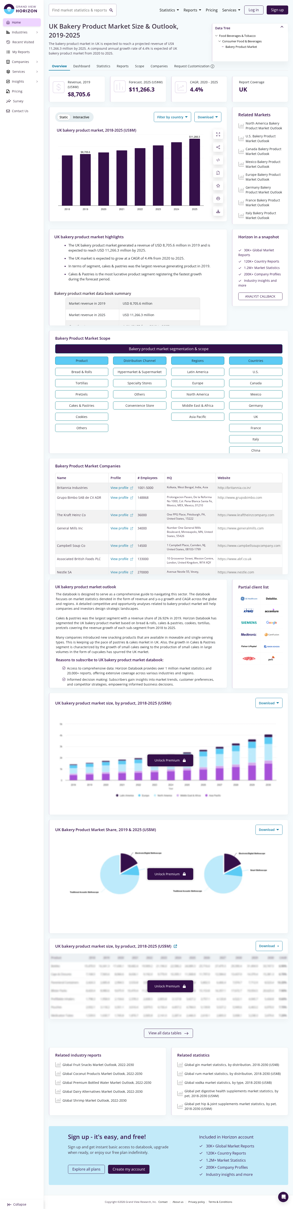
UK (256, 417)
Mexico (255, 394)
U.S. (256, 372)
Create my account (129, 1169)
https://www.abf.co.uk (234, 559)
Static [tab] (64, 117)
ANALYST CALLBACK (260, 296)
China (255, 450)
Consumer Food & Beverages (242, 41)
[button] (237, 35)
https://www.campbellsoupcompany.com (249, 545)
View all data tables (165, 1033)
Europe (197, 383)
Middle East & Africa (197, 405)
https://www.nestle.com (236, 572)
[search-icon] (111, 10)
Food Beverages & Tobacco (237, 36)
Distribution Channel (140, 360)
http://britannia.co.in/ (234, 487)
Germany (256, 405)
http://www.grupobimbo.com (240, 497)
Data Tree (222, 28)
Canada (256, 383)
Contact (163, 1202)
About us (178, 1202)
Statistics (167, 10)
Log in (254, 9)
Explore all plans (86, 1169)
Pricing (212, 10)
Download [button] (206, 117)
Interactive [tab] (81, 117)
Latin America (197, 372)
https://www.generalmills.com (241, 528)
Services (229, 10)
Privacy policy (196, 1202)
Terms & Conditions (220, 1202)
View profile (120, 487)
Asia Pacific (197, 417)
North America (198, 394)
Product (82, 360)
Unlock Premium (168, 760)
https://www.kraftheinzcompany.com (246, 515)
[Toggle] (216, 35)
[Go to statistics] (175, 946)
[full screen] (218, 134)
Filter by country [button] (170, 117)
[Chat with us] (283, 1197)
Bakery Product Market (241, 47)
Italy (255, 439)
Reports (190, 10)
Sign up (277, 9)
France (256, 428)
